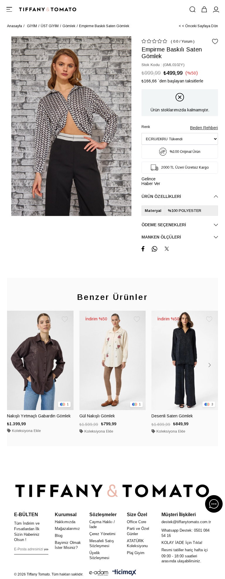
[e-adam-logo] (99, 572)
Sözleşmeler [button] (103, 514)
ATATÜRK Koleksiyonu (137, 543)
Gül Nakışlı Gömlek (97, 416)
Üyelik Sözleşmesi (99, 555)
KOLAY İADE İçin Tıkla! (181, 542)
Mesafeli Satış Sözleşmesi (101, 543)
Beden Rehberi (204, 127)
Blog (58, 535)
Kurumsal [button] (65, 514)
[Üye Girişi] (216, 9)
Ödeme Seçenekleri (164, 224)
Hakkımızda (65, 522)
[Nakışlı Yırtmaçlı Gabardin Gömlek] (40, 360)
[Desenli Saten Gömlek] (184, 360)
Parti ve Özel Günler (138, 531)
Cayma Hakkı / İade (102, 524)
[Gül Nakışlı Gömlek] (112, 360)
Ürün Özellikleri (161, 196)
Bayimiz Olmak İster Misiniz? (68, 545)
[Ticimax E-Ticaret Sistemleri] (124, 572)
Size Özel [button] (137, 514)
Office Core (136, 522)
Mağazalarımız (67, 528)
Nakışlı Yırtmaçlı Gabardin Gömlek (39, 416)
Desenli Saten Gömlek (172, 416)
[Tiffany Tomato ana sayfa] (112, 491)
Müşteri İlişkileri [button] (178, 514)
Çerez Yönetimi (102, 534)
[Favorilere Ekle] (215, 41)
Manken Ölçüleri (161, 237)
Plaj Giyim (135, 553)
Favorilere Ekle (65, 319)
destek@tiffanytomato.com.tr (186, 522)
